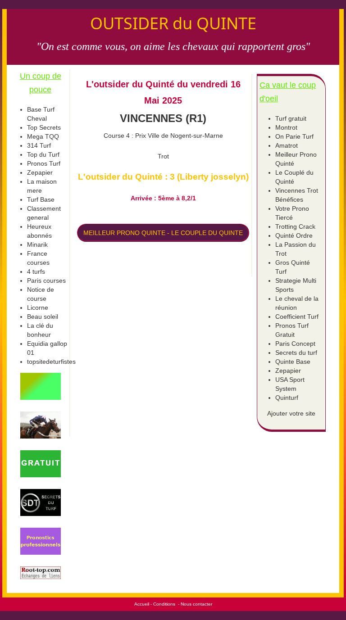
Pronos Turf (43, 163)
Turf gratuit (290, 118)
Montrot (286, 127)
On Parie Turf (294, 136)
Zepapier (40, 172)
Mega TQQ (43, 136)
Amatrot (286, 145)
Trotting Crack (295, 226)
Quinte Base (292, 361)
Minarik (37, 244)
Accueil (141, 604)
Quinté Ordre (294, 235)
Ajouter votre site (291, 413)
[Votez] (40, 386)
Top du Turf (43, 154)
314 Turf (39, 145)
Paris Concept (295, 343)
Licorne (37, 307)
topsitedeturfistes (51, 361)
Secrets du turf (296, 352)
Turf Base (41, 199)
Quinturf (286, 397)
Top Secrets (44, 127)
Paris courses (46, 280)
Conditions (164, 604)
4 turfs (36, 271)
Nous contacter (196, 604)
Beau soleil (42, 316)
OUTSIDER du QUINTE (173, 23)
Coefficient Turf (297, 316)
